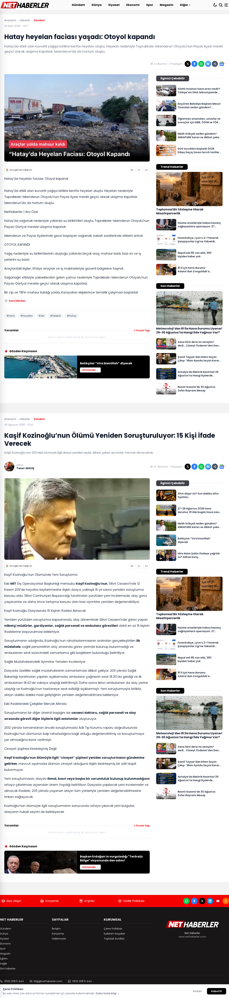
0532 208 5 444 (14, 981)
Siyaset (114, 5)
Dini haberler (8, 968)
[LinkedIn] (210, 901)
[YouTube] (218, 901)
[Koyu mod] (215, 5)
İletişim (56, 928)
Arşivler (89, 901)
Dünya (97, 5)
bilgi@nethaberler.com (48, 981)
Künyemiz (52, 901)
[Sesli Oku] (132, 170)
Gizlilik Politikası (133, 901)
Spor (149, 5)
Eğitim (4, 958)
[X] (202, 901)
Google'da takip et (20, 170)
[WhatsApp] (186, 901)
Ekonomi (133, 5)
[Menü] (226, 5)
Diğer (184, 5)
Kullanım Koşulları (114, 933)
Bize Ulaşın (13, 901)
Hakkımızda (59, 938)
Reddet (197, 991)
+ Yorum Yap (142, 330)
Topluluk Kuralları (114, 938)
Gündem (78, 5)
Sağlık (3, 963)
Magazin (166, 5)
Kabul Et (216, 991)
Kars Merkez (17, 301)
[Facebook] (194, 901)
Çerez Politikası (113, 928)
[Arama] (221, 5)
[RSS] (226, 901)
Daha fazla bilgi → (108, 993)
